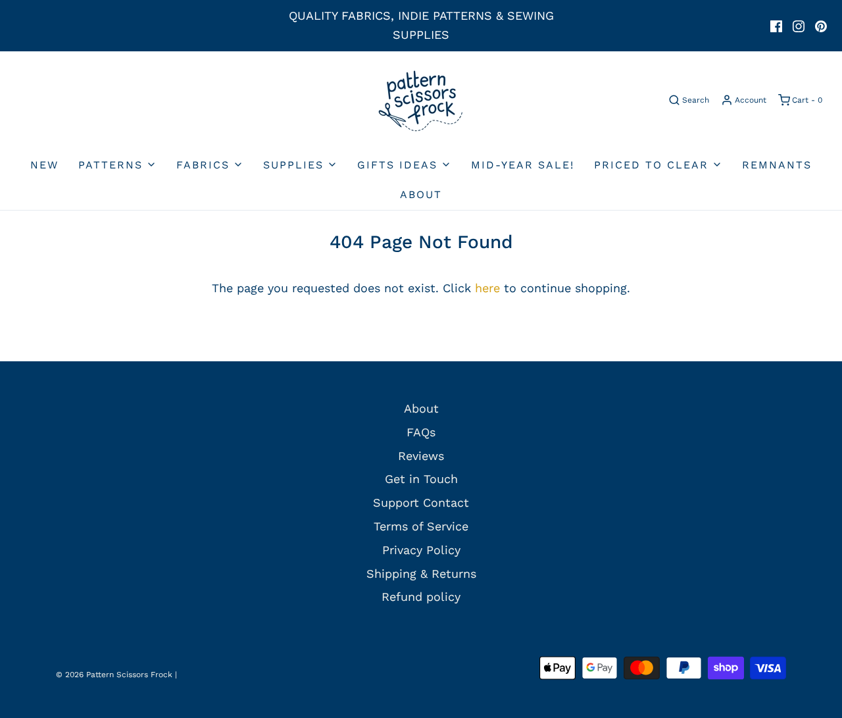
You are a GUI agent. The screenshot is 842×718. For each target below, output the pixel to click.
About (421, 194)
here (487, 288)
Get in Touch (421, 479)
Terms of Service (421, 526)
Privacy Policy (421, 550)
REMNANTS (777, 165)
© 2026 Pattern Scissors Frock (114, 674)
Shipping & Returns (421, 573)
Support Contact (421, 502)
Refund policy (421, 596)
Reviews (421, 456)
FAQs (421, 432)
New (44, 165)
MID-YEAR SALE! (522, 165)
